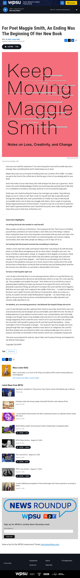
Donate (72, 3)
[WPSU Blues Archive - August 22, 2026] (8, 443)
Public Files (49, 565)
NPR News (11, 351)
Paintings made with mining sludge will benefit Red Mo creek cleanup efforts (42, 401)
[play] (5, 10)
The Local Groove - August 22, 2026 (28, 455)
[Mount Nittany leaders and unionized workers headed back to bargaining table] (8, 429)
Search (48, 560)
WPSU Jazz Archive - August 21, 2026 (29, 469)
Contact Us (32, 565)
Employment (33, 560)
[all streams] (77, 10)
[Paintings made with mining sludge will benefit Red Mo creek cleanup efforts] (8, 404)
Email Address (9, 528)
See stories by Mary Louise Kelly (26, 378)
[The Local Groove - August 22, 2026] (8, 458)
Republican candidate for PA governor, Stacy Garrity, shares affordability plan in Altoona (45, 389)
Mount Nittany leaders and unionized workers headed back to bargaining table (42, 426)
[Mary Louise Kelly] (6, 370)
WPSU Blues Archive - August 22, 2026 (29, 440)
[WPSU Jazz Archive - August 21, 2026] (8, 472)
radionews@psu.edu (50, 544)
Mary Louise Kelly (14, 39)
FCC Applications (67, 560)
